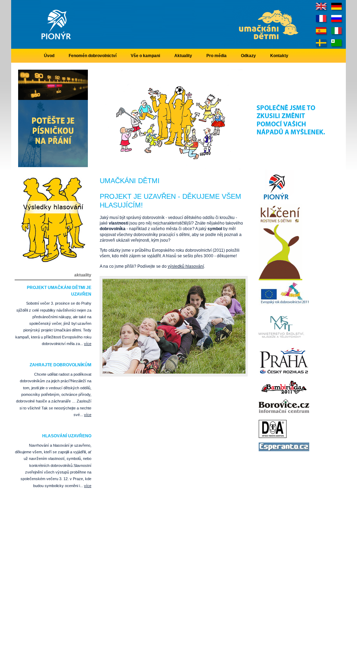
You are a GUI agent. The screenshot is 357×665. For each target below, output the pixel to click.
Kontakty (279, 55)
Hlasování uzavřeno (66, 435)
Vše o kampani (145, 55)
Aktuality (183, 55)
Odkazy (248, 55)
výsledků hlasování (186, 266)
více (87, 344)
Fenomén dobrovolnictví (92, 55)
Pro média (216, 55)
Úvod (49, 55)
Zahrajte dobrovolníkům (60, 364)
